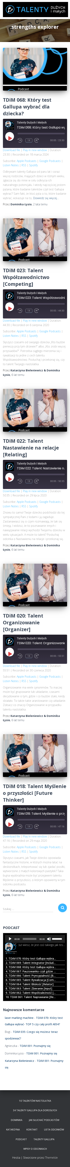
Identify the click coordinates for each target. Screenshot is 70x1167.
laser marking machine (19, 1018)
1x (28, 140)
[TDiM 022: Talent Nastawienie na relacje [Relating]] (35, 410)
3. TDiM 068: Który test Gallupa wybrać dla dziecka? (31, 967)
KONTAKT (32, 1129)
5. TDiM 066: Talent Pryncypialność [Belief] (31, 975)
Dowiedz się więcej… (46, 198)
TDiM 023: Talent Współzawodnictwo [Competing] (26, 277)
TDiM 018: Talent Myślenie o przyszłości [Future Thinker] (34, 793)
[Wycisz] (49, 939)
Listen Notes (11, 165)
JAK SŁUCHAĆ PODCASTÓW (44, 1120)
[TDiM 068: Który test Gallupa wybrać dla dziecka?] (35, 69)
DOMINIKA (16, 1120)
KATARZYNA (13, 1129)
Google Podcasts (50, 161)
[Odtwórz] (10, 939)
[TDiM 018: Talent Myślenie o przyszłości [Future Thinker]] (35, 755)
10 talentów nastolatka (35, 1100)
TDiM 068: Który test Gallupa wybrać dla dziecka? (27, 106)
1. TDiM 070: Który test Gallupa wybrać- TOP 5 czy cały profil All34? (31, 958)
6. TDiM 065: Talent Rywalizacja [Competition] (31, 980)
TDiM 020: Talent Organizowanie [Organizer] (23, 622)
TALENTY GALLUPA (43, 1139)
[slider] (57, 938)
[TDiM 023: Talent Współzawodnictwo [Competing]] (35, 239)
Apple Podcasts (26, 161)
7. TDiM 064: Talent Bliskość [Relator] (29, 984)
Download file (11, 150)
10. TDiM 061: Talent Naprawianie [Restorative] (31, 997)
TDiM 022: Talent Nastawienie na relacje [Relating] (31, 447)
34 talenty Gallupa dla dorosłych (35, 1110)
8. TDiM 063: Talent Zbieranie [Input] (29, 988)
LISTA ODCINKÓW (54, 1129)
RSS (24, 165)
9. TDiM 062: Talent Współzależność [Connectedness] (31, 993)
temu (40, 204)
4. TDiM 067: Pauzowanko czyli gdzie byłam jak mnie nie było (31, 971)
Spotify (33, 165)
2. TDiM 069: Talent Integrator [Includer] (31, 963)
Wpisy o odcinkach (35, 1148)
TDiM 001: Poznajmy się (35, 1046)
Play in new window (35, 150)
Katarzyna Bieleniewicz (19, 1061)
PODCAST (21, 1139)
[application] (35, 939)
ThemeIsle (51, 1157)
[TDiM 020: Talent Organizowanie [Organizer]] (35, 585)
